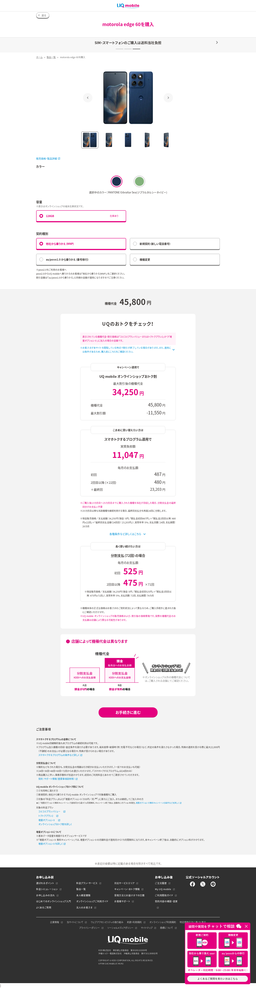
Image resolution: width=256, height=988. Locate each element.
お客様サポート (122, 901)
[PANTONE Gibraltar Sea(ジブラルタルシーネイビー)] (116, 181)
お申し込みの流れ (45, 895)
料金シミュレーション (47, 889)
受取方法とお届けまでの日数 (129, 895)
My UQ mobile (163, 889)
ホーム (39, 57)
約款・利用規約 (134, 922)
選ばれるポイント (45, 883)
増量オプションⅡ (46, 820)
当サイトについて (75, 922)
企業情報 (54, 922)
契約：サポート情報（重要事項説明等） (56, 779)
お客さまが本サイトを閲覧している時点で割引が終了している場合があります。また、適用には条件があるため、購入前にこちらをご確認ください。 (126, 349)
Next (168, 97)
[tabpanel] (128, 45)
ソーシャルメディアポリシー (120, 927)
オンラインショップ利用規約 (162, 922)
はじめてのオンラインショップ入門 (53, 901)
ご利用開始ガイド (164, 895)
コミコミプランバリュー (49, 811)
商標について (166, 927)
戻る (44, 15)
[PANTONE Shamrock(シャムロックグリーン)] (139, 181)
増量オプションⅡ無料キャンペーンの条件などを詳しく (157, 802)
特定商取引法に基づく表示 (193, 922)
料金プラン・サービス (87, 883)
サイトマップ (147, 927)
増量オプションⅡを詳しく (50, 843)
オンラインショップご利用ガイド (92, 901)
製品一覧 (51, 57)
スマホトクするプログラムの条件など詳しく (58, 755)
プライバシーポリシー (89, 927)
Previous (87, 97)
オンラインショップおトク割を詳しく (55, 824)
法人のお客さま (84, 907)
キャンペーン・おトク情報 (127, 889)
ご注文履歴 (161, 883)
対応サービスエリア (124, 883)
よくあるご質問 (43, 907)
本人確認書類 (83, 895)
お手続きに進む (128, 712)
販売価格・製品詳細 (46, 158)
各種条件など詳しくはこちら (125, 534)
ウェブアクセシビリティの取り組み (107, 922)
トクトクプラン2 (45, 815)
